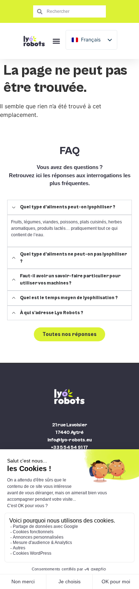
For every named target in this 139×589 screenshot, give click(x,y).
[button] (56, 41)
